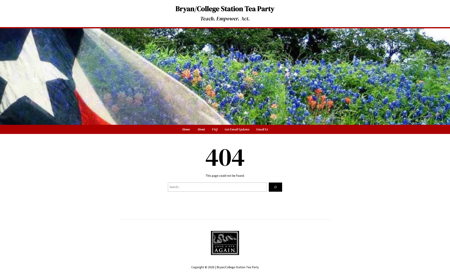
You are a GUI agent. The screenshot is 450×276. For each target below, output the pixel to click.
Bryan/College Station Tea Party (225, 8)
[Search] (275, 187)
